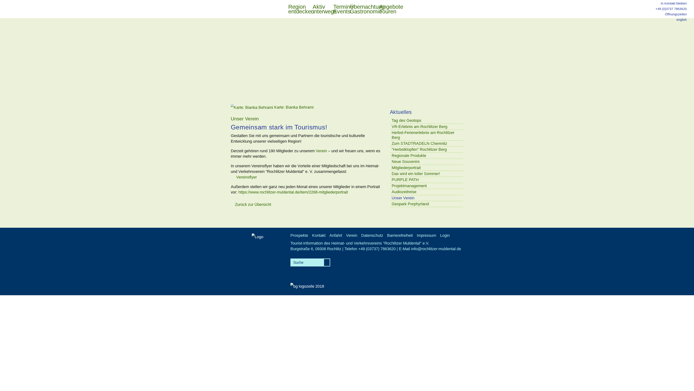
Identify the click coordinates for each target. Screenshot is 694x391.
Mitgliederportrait (406, 167)
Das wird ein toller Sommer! (416, 173)
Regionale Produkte (409, 155)
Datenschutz (372, 235)
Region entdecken (297, 9)
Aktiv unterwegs (320, 9)
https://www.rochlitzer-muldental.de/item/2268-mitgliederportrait (293, 192)
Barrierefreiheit (400, 235)
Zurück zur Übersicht (252, 204)
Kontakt (318, 235)
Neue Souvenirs (406, 161)
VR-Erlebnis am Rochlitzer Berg (419, 126)
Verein (322, 151)
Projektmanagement (409, 186)
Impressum (426, 235)
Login (445, 235)
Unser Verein (403, 198)
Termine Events (339, 9)
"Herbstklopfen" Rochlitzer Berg (419, 149)
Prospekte (299, 235)
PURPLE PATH (405, 179)
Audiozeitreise (404, 192)
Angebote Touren (388, 9)
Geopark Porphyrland (410, 204)
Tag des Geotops (406, 120)
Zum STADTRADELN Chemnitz (419, 143)
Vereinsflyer (246, 177)
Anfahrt (335, 235)
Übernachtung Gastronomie (363, 9)
